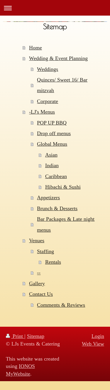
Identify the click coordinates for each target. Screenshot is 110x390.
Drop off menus (54, 133)
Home (35, 48)
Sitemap (35, 336)
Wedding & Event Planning (58, 58)
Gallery (37, 283)
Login (98, 336)
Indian (52, 165)
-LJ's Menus (42, 112)
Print (17, 336)
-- (38, 273)
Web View (93, 344)
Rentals (53, 262)
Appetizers (48, 197)
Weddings (47, 69)
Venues (36, 240)
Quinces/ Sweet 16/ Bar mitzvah (62, 85)
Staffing (45, 251)
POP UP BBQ (52, 123)
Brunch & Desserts (57, 208)
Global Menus (52, 144)
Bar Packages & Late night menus (65, 224)
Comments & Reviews (61, 305)
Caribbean (56, 176)
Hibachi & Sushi (63, 187)
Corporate (47, 101)
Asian (51, 155)
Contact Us (41, 294)
